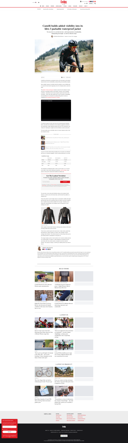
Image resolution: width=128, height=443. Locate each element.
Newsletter (69, 77)
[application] (56, 110)
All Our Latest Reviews (82, 415)
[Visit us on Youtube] (93, 1)
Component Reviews (81, 418)
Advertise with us (54, 432)
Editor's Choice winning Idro (48, 89)
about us (47, 430)
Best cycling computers (71, 420)
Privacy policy (73, 430)
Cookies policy (80, 430)
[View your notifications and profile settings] (39, 2)
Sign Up (9, 431)
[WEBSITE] (48, 249)
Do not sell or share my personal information (68, 432)
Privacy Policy (13, 435)
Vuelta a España (59, 418)
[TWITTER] (43, 249)
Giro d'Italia (58, 416)
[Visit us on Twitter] (90, 1)
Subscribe (90, 3)
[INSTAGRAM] (45, 249)
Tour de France (58, 415)
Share (43, 77)
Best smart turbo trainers (71, 418)
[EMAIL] (50, 249)
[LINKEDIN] (47, 249)
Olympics (57, 420)
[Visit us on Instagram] (89, 1)
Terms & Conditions (8, 436)
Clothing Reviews (81, 420)
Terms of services (54, 184)
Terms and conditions (65, 430)
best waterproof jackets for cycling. (53, 97)
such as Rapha (64, 170)
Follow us (64, 77)
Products (75, 36)
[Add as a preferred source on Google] (64, 436)
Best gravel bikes (70, 416)
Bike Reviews (80, 416)
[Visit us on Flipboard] (95, 1)
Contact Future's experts (55, 430)
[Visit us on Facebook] (92, 1)
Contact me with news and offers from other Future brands (10, 429)
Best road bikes (69, 415)
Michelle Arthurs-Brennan (59, 36)
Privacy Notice (44, 185)
